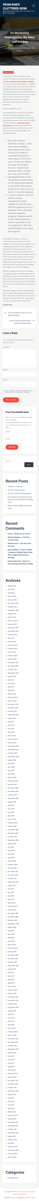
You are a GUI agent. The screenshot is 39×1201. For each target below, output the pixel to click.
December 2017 (13, 871)
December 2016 (13, 913)
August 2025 (12, 614)
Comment (7, 347)
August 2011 (12, 1136)
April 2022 (11, 690)
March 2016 (12, 945)
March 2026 (12, 596)
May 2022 (11, 687)
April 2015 (11, 983)
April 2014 (11, 1025)
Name (5, 370)
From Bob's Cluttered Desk (25, 1191)
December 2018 (13, 830)
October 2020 (12, 753)
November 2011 (13, 1126)
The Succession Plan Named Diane (19, 493)
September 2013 (13, 1049)
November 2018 (13, 833)
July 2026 (11, 589)
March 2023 (12, 652)
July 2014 (11, 1014)
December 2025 (13, 603)
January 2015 (12, 993)
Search (8, 461)
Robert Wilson (8, 305)
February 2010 (12, 1147)
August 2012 (12, 1094)
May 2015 (11, 979)
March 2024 (12, 641)
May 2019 (11, 812)
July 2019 (11, 805)
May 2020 (11, 770)
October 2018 (12, 837)
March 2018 (12, 861)
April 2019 (11, 816)
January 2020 (12, 784)
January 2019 (12, 826)
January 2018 (12, 868)
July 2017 (11, 889)
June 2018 (11, 850)
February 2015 (12, 990)
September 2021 (13, 715)
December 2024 (13, 628)
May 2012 (11, 1105)
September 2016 (13, 924)
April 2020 (11, 774)
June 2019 (11, 809)
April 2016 (11, 941)
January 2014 (12, 1035)
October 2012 (12, 1087)
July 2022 (11, 680)
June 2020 (11, 767)
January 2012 (12, 1119)
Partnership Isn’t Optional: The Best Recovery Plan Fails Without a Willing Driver (20, 499)
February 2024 (13, 645)
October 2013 (12, 1046)
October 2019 (12, 795)
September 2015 (13, 965)
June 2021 (11, 725)
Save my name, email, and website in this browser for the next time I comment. (18, 391)
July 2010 (11, 1143)
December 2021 (13, 704)
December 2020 (13, 746)
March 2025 (12, 617)
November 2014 (13, 1000)
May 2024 (11, 638)
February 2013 (12, 1073)
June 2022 (11, 683)
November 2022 (13, 666)
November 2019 (13, 791)
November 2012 (13, 1084)
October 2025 (12, 607)
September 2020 (13, 756)
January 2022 (12, 701)
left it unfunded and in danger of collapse (20, 81)
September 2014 (13, 1007)
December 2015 (13, 955)
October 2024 (12, 635)
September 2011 (13, 1133)
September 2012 (13, 1091)
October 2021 (12, 711)
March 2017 (12, 903)
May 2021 (11, 729)
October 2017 (12, 878)
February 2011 (12, 1140)
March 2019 (12, 819)
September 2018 (13, 840)
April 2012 (11, 1108)
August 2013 (12, 1053)
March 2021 (12, 736)
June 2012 (11, 1101)
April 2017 (11, 899)
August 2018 (12, 844)
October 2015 (12, 962)
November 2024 (13, 631)
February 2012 (12, 1115)
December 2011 (13, 1122)
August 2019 (12, 802)
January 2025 (12, 624)
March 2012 (12, 1112)
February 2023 (13, 655)
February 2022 (13, 697)
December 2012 (13, 1080)
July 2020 (11, 763)
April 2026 (11, 593)
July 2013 (11, 1056)
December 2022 (13, 662)
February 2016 (12, 948)
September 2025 (13, 610)
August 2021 (12, 718)
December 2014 (13, 997)
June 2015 (11, 976)
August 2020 (12, 760)
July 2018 (11, 847)
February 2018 (12, 864)
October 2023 (12, 648)
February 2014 (12, 1032)
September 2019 (13, 798)
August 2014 (12, 1011)
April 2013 (11, 1066)
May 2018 (11, 854)
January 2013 (12, 1077)
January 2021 (12, 742)
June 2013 (11, 1059)
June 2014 (11, 1018)
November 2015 (13, 958)
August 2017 (12, 885)
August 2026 (12, 586)
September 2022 (13, 673)
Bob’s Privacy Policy (19, 1194)
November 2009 (13, 1150)
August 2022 (12, 676)
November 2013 (13, 1042)
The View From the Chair (16, 490)
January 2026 (12, 600)
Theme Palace (30, 1198)
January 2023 (12, 659)
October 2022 (12, 669)
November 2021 (13, 708)
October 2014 (12, 1004)
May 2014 (11, 1021)
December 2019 (13, 788)
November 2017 (13, 875)
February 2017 (12, 906)
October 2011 (12, 1129)
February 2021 (12, 739)
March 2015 (12, 986)
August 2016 (12, 927)
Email (5, 380)
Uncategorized (13, 1178)
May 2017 (11, 896)
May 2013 (11, 1063)
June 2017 (11, 892)
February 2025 (13, 621)
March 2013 (12, 1070)
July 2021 (11, 722)
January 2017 (12, 910)
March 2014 (12, 1028)
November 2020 (13, 749)
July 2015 (11, 972)
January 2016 (12, 951)
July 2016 (11, 931)
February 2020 (13, 781)
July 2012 (11, 1098)
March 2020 (12, 777)
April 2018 (11, 857)
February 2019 (12, 823)
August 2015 (12, 969)
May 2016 (11, 938)
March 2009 (12, 1157)
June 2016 (11, 934)
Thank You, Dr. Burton (15, 486)
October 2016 (12, 920)
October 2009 (12, 1154)
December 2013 (13, 1039)
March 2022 (12, 694)
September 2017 (13, 882)
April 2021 (11, 732)
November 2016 (13, 917)
